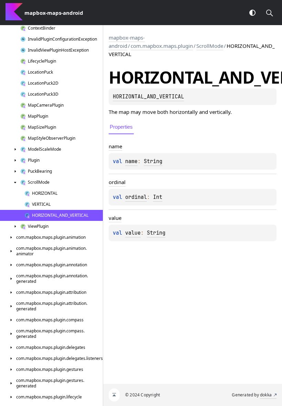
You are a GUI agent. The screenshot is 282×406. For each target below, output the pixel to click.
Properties (121, 127)
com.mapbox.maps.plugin (162, 45)
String (153, 161)
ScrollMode (209, 45)
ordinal (136, 197)
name (131, 161)
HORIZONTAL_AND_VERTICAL (148, 96)
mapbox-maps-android (127, 41)
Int (157, 197)
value (133, 232)
